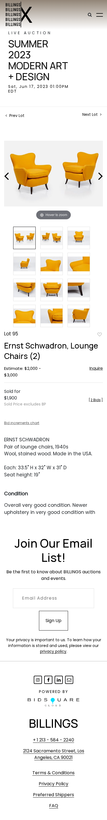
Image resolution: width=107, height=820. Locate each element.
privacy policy (53, 651)
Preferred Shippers (53, 795)
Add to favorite (99, 334)
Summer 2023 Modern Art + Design (38, 60)
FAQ (53, 805)
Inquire (96, 368)
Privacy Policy (53, 784)
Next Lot (90, 114)
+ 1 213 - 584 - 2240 (53, 740)
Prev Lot (16, 115)
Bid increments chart (21, 423)
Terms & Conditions (53, 773)
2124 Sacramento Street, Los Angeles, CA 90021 (53, 754)
